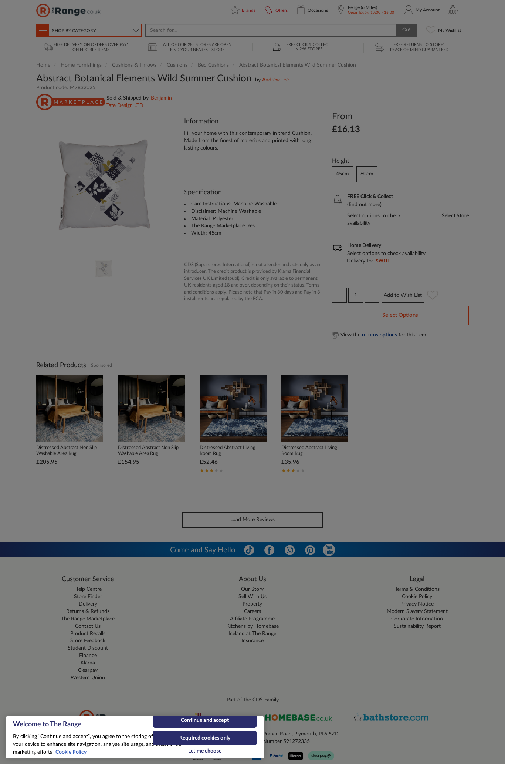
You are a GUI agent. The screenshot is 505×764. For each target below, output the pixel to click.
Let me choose (204, 751)
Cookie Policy (71, 752)
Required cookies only (204, 738)
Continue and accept (205, 720)
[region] (135, 737)
